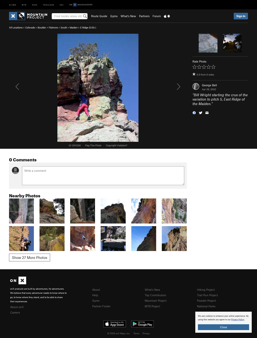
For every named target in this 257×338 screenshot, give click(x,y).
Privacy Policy (237, 319)
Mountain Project (156, 300)
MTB (24, 4)
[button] (194, 112)
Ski (62, 4)
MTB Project (152, 306)
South (64, 27)
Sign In (240, 16)
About (96, 289)
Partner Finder (101, 306)
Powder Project (206, 300)
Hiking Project (206, 289)
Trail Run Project (207, 295)
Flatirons (53, 27)
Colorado (30, 27)
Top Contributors (155, 295)
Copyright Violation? (116, 145)
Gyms (114, 16)
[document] (223, 322)
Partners (144, 16)
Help (95, 295)
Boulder (42, 27)
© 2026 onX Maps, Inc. (118, 333)
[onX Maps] (18, 283)
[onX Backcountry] (81, 5)
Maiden (74, 27)
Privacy (146, 333)
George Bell (209, 85)
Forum (157, 16)
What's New (128, 16)
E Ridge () (88, 27)
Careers (15, 312)
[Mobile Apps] (167, 16)
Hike (34, 4)
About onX (17, 307)
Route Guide (99, 16)
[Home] (30, 16)
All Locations (16, 27)
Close (223, 327)
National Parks (206, 306)
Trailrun (48, 4)
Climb (12, 4)
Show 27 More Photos (29, 257)
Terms (136, 333)
